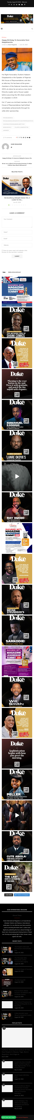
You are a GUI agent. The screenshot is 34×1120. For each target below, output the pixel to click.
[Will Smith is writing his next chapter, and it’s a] (17, 692)
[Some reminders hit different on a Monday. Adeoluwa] (17, 569)
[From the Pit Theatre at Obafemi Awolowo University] (17, 322)
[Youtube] (19, 4)
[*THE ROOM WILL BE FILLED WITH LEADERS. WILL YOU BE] (17, 538)
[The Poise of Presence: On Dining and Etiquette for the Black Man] (7, 1004)
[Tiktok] (24, 4)
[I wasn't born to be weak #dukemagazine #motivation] (17, 476)
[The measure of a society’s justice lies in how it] (17, 600)
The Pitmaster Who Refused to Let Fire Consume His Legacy (21, 959)
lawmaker (6, 130)
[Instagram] (14, 4)
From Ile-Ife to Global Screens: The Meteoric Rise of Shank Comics (23, 992)
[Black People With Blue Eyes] (7, 1077)
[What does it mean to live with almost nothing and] (17, 877)
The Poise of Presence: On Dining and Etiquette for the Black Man (23, 1004)
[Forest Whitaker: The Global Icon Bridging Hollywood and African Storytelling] (7, 1103)
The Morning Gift (20, 980)
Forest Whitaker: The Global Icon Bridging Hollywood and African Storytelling (22, 1103)
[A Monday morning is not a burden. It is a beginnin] (17, 384)
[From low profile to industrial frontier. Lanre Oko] (17, 446)
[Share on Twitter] (21, 137)
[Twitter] (11, 4)
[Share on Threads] (25, 137)
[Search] (32, 28)
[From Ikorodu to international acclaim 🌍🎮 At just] (17, 784)
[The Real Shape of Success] (7, 971)
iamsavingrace (7, 127)
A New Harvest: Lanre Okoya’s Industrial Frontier (23, 1014)
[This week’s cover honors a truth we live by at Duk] (17, 353)
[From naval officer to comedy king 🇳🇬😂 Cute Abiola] (17, 846)
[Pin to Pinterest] (23, 137)
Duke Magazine (12, 45)
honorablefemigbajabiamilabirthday (14, 124)
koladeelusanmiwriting (21, 127)
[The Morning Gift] (7, 982)
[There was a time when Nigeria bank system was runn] (17, 815)
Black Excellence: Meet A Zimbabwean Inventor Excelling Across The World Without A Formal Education (23, 1089)
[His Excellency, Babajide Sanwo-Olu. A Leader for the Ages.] (17, 185)
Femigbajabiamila (8, 118)
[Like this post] (17, 137)
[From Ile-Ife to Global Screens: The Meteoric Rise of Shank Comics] (7, 993)
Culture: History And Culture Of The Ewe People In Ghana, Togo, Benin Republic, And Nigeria (16, 1052)
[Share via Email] (29, 137)
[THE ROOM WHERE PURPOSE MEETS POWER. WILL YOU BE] (17, 292)
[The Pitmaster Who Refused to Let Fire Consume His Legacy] (7, 960)
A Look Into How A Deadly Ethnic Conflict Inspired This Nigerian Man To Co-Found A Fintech (23, 1064)
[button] (3, 190)
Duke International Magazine (20, 1117)
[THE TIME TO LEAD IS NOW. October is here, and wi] (17, 661)
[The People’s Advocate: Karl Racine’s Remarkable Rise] (7, 949)
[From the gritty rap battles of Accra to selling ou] (17, 630)
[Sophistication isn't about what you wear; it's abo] (17, 754)
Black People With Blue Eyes (22, 1076)
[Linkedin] (16, 4)
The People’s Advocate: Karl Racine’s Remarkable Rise (23, 948)
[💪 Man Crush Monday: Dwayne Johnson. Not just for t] (17, 723)
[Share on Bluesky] (27, 137)
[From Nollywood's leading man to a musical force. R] (17, 507)
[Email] (22, 4)
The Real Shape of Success (23, 969)
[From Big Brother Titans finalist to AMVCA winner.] (17, 415)
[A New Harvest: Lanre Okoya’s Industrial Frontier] (7, 1016)
